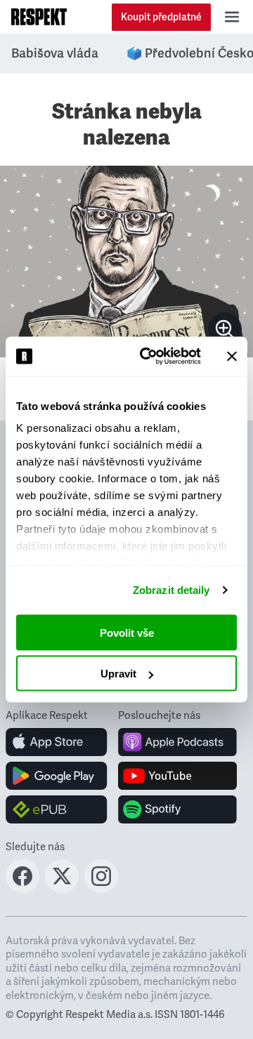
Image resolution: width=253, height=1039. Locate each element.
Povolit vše (127, 632)
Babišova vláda (54, 53)
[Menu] (232, 17)
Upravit (118, 674)
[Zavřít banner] (232, 356)
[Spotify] (177, 809)
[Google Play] (57, 776)
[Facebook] (22, 888)
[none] (225, 329)
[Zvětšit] (126, 261)
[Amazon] (57, 809)
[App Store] (57, 742)
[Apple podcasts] (177, 742)
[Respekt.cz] (39, 16)
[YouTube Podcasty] (177, 776)
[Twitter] (62, 888)
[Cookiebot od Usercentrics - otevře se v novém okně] (148, 357)
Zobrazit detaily (171, 590)
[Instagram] (101, 888)
